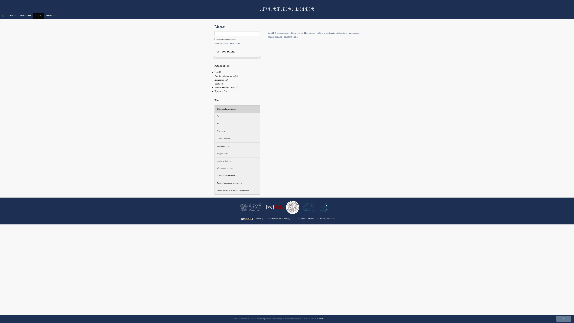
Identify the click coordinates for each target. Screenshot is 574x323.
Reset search (235, 44)
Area (219, 124)
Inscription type (223, 146)
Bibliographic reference (226, 109)
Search (38, 16)
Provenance (221, 131)
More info (320, 319)
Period (219, 116)
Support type (222, 154)
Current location (223, 139)
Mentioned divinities (225, 168)
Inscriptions (25, 16)
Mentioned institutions (226, 176)
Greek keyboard (221, 44)
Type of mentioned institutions (229, 183)
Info (11, 16)
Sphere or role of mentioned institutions (233, 191)
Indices (49, 16)
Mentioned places (224, 161)
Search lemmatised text (226, 40)
